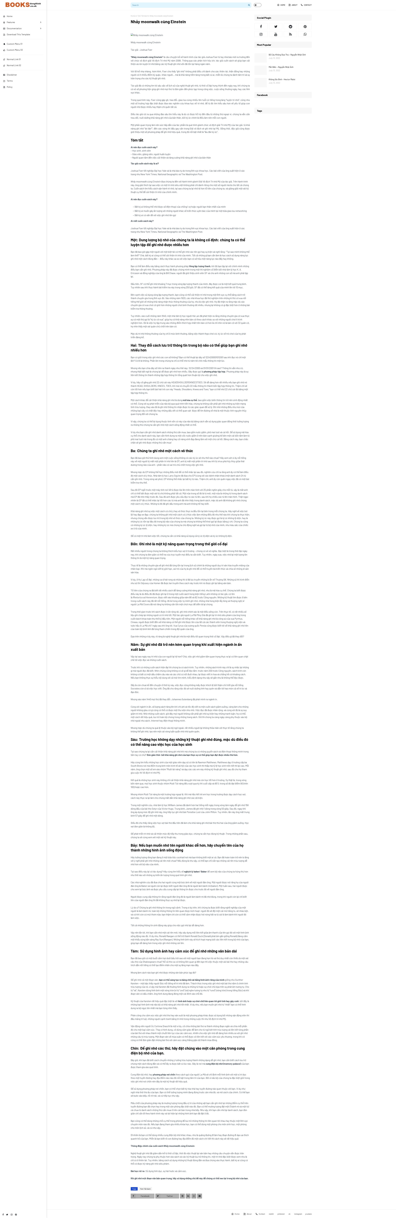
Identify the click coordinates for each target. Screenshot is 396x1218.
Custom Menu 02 (15, 50)
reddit (271, 1214)
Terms (10, 80)
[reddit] (290, 26)
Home (282, 5)
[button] (257, 5)
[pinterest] (16, 1214)
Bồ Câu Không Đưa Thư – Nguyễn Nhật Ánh (287, 54)
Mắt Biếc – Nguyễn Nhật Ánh (281, 67)
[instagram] (12, 1214)
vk (289, 1214)
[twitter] (7, 1214)
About (294, 5)
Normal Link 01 (14, 59)
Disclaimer (12, 74)
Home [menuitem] (9, 16)
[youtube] (275, 34)
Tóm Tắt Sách (142, 16)
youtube (308, 1214)
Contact (308, 5)
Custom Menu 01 (14, 43)
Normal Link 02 (14, 65)
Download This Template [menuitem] (18, 34)
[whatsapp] (305, 34)
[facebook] (3, 1214)
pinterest (281, 1214)
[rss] (290, 34)
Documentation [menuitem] (14, 28)
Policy (9, 87)
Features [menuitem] (11, 22)
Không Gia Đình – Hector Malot (282, 79)
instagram (298, 1214)
